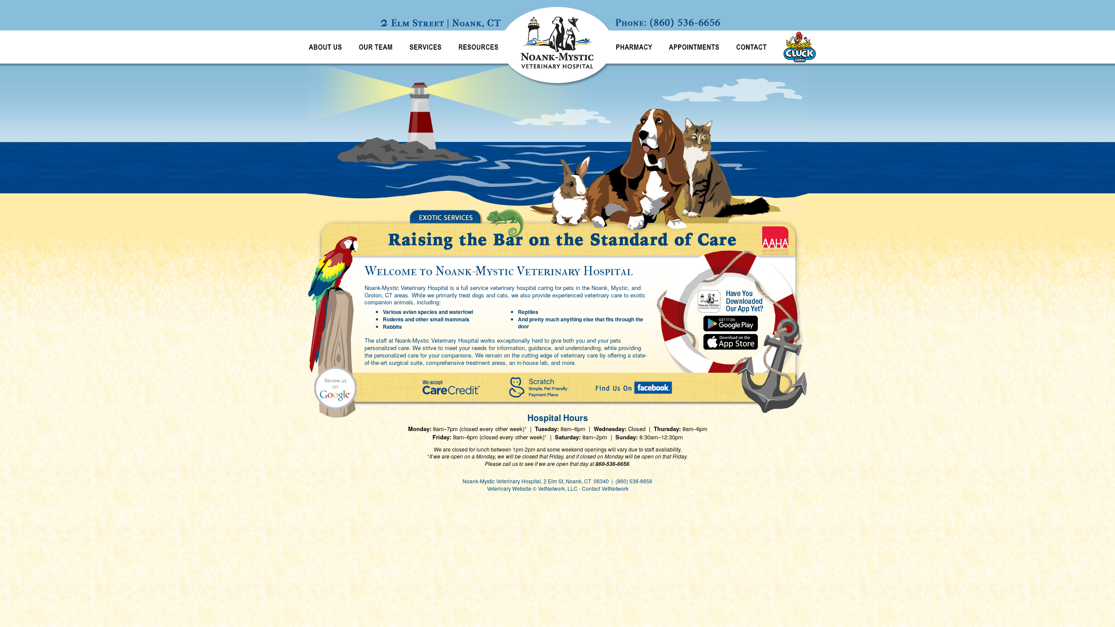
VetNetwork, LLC (558, 488)
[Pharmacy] (635, 47)
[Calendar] (694, 47)
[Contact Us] (751, 47)
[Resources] (477, 47)
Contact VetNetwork (605, 488)
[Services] (425, 47)
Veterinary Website (509, 488)
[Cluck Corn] (796, 47)
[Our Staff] (375, 47)
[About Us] (324, 47)
